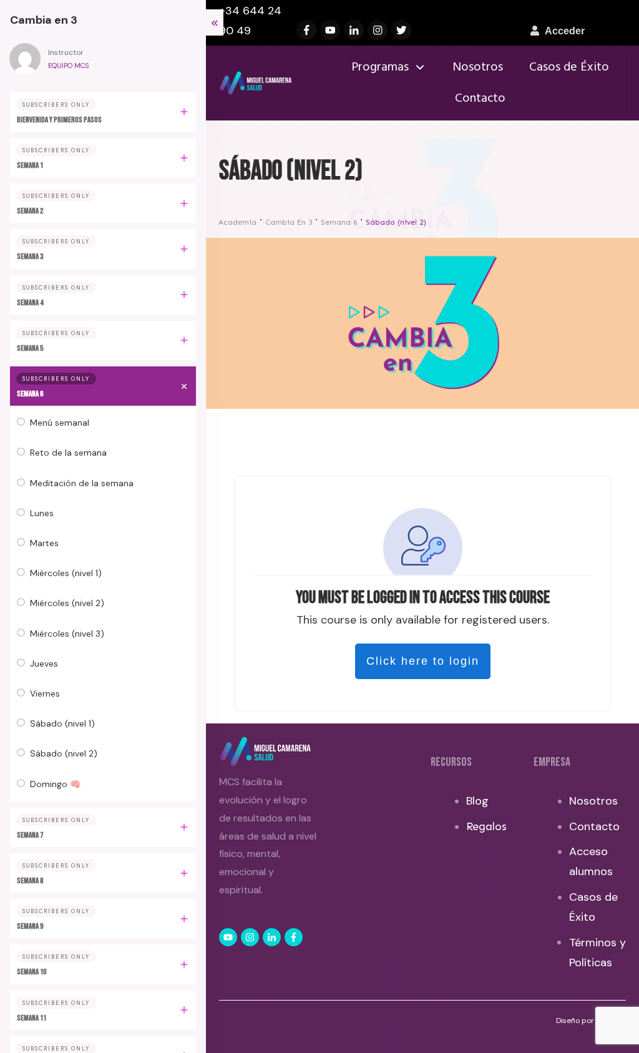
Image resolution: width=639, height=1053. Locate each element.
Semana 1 (30, 165)
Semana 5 (30, 348)
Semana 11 (31, 1018)
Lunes (42, 513)
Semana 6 (30, 394)
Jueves (44, 663)
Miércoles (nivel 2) (67, 603)
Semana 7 (30, 835)
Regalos (486, 826)
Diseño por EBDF (586, 1021)
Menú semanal (59, 422)
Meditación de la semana (82, 483)
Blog (477, 800)
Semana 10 (31, 972)
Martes (44, 543)
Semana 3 (30, 257)
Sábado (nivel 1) (62, 723)
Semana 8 (30, 881)
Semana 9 (30, 926)
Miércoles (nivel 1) (66, 573)
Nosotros (593, 800)
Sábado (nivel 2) (63, 753)
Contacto (594, 826)
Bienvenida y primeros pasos (59, 120)
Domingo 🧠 (55, 784)
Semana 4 (30, 303)
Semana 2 (30, 211)
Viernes (45, 693)
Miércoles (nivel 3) (67, 633)
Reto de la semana (68, 452)
